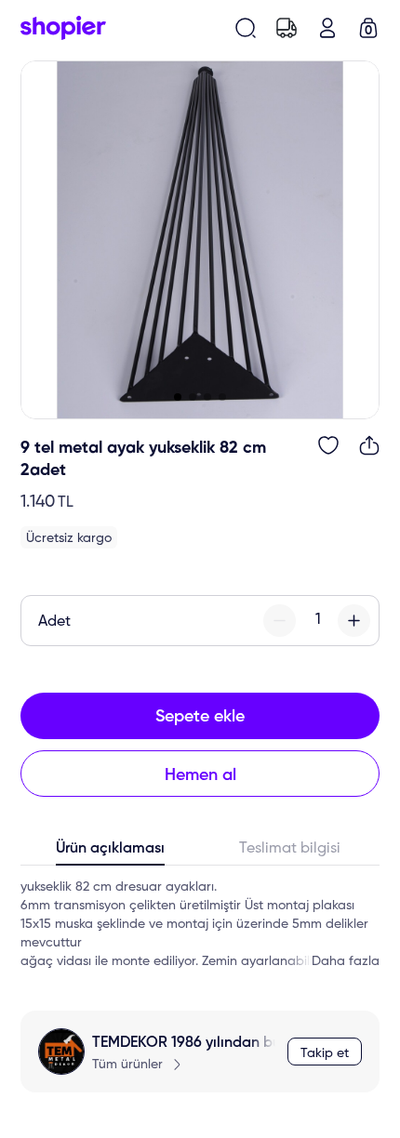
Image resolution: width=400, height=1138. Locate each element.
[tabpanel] (200, 924)
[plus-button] (354, 620)
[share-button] (369, 445)
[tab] (110, 853)
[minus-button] (279, 620)
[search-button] (245, 28)
